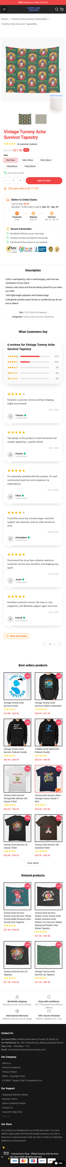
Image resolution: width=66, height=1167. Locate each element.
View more (33, 863)
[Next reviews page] (59, 644)
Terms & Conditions (11, 1067)
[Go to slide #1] (25, 119)
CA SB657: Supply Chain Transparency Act (22, 1080)
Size (6, 155)
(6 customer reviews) (27, 144)
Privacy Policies (9, 1072)
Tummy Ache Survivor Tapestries (19, 24)
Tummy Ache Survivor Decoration (29, 19)
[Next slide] (60, 69)
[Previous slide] (6, 69)
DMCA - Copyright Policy (13, 1076)
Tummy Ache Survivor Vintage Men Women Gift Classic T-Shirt (15, 798)
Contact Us (7, 1107)
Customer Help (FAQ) (12, 1112)
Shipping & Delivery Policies (15, 1094)
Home (4, 19)
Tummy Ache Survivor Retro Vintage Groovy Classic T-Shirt (48, 798)
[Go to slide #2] (41, 119)
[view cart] (62, 9)
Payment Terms (9, 1099)
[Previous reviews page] (44, 644)
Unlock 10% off (6, 1153)
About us (6, 1063)
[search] (57, 9)
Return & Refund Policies (13, 1103)
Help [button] (60, 1163)
